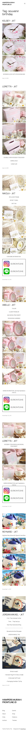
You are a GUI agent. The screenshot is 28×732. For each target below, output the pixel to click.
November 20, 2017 (6, 279)
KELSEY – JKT (8, 21)
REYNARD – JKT (10, 532)
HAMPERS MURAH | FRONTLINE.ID (8, 3)
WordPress (23, 729)
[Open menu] (25, 3)
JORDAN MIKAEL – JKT (13, 614)
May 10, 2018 (5, 78)
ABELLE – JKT (8, 305)
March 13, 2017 (5, 685)
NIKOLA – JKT (8, 193)
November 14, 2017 (6, 589)
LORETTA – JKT (9, 86)
